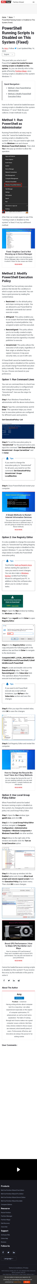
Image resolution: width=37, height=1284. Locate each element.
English (6, 54)
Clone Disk (4, 1227)
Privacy (25, 1268)
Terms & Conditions (15, 1268)
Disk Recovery (5, 1223)
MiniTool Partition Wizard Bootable (11, 1201)
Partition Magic (21, 71)
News (11, 17)
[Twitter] (15, 48)
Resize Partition (6, 1212)
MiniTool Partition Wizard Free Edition (12, 1190)
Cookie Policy (17, 1282)
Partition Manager (6, 1216)
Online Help (4, 1238)
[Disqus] (18, 1071)
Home (4, 17)
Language (8, 1259)
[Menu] (34, 2)
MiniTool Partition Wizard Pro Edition (12, 1194)
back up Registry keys (23, 565)
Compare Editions (6, 1204)
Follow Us (20, 998)
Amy (6, 48)
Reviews (3, 1242)
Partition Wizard (18, 2)
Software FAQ (5, 1235)
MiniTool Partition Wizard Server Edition (13, 1197)
